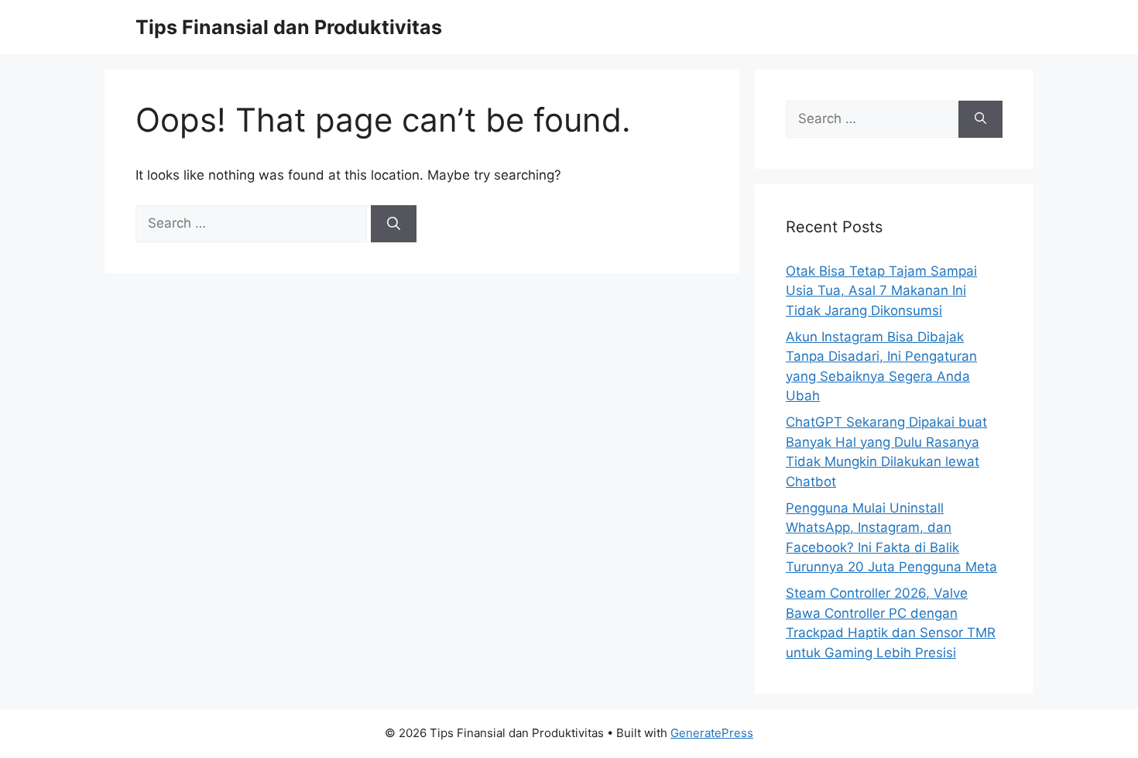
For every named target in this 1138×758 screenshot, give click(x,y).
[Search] (393, 223)
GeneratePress (711, 732)
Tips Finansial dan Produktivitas (288, 27)
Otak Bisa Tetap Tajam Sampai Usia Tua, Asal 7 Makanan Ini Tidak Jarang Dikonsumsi (881, 290)
